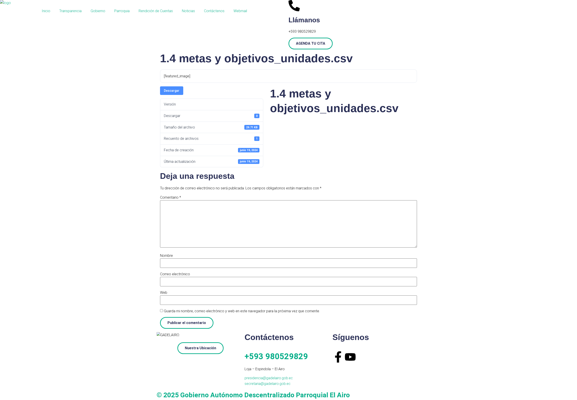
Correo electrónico (175, 274)
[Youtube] (350, 357)
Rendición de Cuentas (156, 11)
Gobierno (98, 11)
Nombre (166, 255)
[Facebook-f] (338, 357)
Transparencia (70, 11)
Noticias (188, 11)
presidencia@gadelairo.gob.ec (269, 378)
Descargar (171, 90)
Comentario (170, 197)
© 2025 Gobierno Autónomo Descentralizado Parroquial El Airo (253, 395)
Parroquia (122, 11)
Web (163, 292)
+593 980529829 (276, 356)
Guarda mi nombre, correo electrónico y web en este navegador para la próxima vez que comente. (242, 311)
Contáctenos (214, 11)
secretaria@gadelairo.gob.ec (268, 384)
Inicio (46, 11)
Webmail (240, 11)
